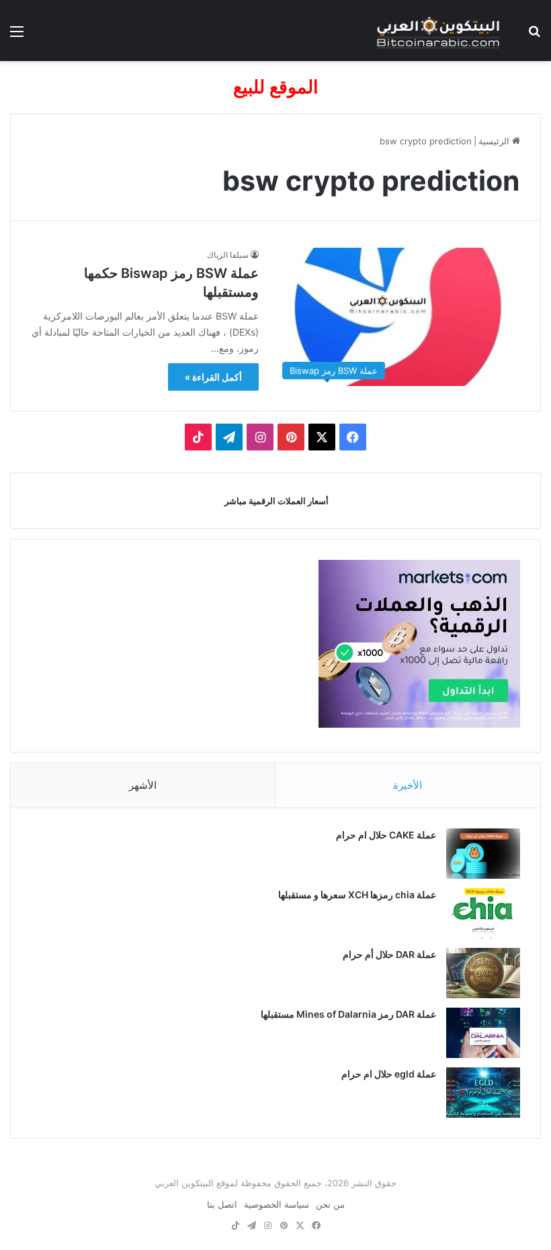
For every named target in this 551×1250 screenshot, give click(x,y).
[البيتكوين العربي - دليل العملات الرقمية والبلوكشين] (438, 30)
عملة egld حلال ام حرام (388, 1073)
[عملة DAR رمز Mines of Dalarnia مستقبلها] (483, 1033)
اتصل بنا (222, 1204)
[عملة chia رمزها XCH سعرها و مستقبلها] (483, 913)
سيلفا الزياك (228, 255)
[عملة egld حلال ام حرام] (483, 1092)
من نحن (330, 1204)
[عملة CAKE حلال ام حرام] (483, 853)
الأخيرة (407, 785)
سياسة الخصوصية (276, 1204)
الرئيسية (495, 141)
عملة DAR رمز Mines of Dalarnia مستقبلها (348, 1014)
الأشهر (143, 785)
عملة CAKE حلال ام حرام (386, 834)
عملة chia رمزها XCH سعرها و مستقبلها (357, 894)
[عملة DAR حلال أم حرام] (483, 973)
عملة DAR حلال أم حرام (389, 954)
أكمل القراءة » (213, 377)
